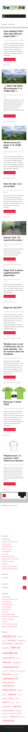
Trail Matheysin (19, 710)
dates (18, 658)
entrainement (17, 662)
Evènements (13, 121)
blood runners (19, 643)
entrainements (11, 666)
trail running (4, 713)
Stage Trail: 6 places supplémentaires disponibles (13, 273)
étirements (22, 716)
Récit (11, 698)
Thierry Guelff (6, 706)
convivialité (10, 652)
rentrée (20, 694)
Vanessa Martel (5, 716)
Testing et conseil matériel (8, 568)
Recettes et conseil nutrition (9, 559)
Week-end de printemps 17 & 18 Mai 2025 (12, 145)
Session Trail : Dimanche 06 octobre (13, 238)
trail (16, 706)
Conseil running (6, 549)
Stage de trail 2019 (13, 307)
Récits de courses (6, 561)
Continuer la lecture (10, 59)
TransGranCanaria (12, 713)
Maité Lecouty (20, 311)
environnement (5, 671)
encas (7, 662)
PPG (4, 694)
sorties (5, 702)
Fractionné (6, 674)
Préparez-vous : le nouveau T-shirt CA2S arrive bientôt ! (14, 458)
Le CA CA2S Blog (20, 40)
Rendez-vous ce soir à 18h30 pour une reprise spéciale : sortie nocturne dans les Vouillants (14, 348)
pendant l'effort (9, 690)
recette (12, 694)
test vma (18, 702)
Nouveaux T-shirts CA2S (12, 403)
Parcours (4, 554)
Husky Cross (16, 674)
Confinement (5, 544)
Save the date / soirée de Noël (13, 185)
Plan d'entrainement (7, 556)
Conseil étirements (6, 546)
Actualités (8, 65)
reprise (4, 698)
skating (17, 698)
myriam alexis (8, 686)
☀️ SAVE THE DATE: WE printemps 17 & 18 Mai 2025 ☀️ (13, 88)
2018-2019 (9, 636)
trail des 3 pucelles (8, 710)
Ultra (19, 713)
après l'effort (12, 640)
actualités (20, 636)
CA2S (15, 647)
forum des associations (20, 671)
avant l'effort (21, 640)
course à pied (9, 658)
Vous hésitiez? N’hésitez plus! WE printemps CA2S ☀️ (13, 34)
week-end (14, 716)
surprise (13, 702)
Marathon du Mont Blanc (8, 682)
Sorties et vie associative (15, 264)
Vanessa (19, 358)
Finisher (12, 671)
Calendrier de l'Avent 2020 (8, 541)
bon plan (5, 648)
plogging (20, 690)
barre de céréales (7, 643)
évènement (8, 720)
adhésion (4, 640)
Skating (4, 564)
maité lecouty (10, 678)
